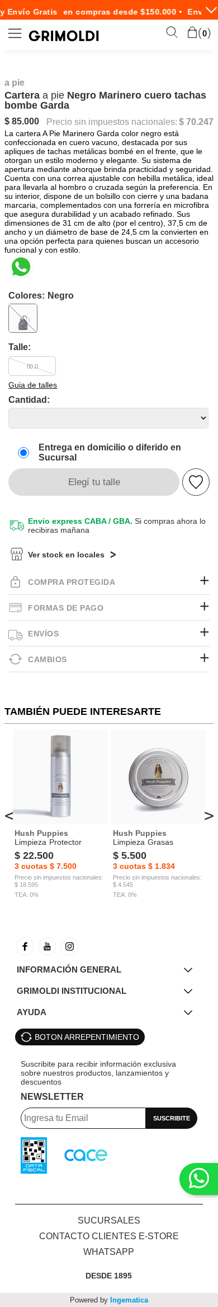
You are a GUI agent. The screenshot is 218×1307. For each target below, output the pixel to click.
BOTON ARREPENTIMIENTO (87, 1036)
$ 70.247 (196, 122)
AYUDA (31, 1012)
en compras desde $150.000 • (118, 12)
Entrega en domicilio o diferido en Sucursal (110, 452)
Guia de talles (32, 384)
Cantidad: (29, 399)
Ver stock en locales (66, 554)
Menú (15, 33)
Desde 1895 (109, 1275)
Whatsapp (108, 1252)
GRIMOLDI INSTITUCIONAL (71, 991)
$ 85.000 (21, 121)
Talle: (19, 347)
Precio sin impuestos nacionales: (111, 122)
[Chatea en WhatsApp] (21, 267)
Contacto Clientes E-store (109, 1236)
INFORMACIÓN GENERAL (69, 969)
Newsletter (52, 1096)
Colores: (41, 295)
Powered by (109, 1300)
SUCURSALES (109, 1220)
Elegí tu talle (94, 482)
